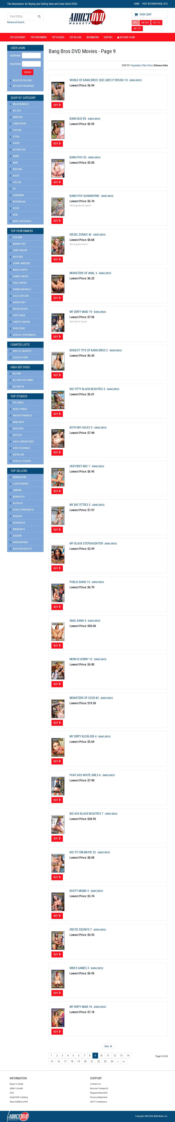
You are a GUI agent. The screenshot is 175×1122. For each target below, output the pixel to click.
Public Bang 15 (80, 582)
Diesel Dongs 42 (81, 234)
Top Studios (58, 37)
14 (128, 1055)
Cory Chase (18, 315)
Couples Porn (20, 357)
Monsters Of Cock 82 (84, 698)
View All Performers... (24, 335)
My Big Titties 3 (80, 504)
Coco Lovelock (20, 295)
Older (15, 208)
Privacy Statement (98, 1097)
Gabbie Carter (20, 276)
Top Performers (38, 37)
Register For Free (22, 80)
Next (107, 1046)
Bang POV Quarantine (85, 196)
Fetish (15, 136)
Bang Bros (18, 422)
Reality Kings (19, 409)
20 (85, 1061)
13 (121, 1055)
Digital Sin (18, 454)
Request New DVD (98, 1092)
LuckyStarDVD (20, 483)
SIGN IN (27, 72)
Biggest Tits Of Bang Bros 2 (89, 350)
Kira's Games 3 (80, 968)
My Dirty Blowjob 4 (83, 736)
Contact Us (95, 1083)
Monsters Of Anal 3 (84, 273)
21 (92, 1061)
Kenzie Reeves (20, 309)
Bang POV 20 (78, 157)
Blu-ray (16, 373)
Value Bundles (20, 104)
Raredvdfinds (20, 542)
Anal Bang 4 (78, 620)
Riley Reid (17, 256)
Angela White (20, 269)
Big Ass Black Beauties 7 (87, 813)
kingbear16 (18, 529)
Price (150, 65)
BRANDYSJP (18, 496)
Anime (15, 156)
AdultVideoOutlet (22, 548)
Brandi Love (19, 243)
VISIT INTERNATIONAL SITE (155, 3)
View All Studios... (22, 461)
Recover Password (23, 86)
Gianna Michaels (21, 289)
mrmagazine (19, 477)
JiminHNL (17, 490)
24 (112, 1061)
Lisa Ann (17, 237)
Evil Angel (18, 402)
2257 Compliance (98, 1101)
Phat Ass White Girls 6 (85, 775)
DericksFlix (18, 522)
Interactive (19, 149)
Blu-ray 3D (18, 386)
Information (92, 37)
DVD (135, 22)
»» (124, 1061)
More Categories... (22, 221)
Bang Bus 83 (78, 118)
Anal (15, 162)
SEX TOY (156, 22)
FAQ (12, 1092)
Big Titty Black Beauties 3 (88, 389)
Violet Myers (19, 282)
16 (58, 1061)
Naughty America (22, 415)
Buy (56, 105)
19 (78, 1061)
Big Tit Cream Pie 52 (83, 852)
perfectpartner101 (23, 509)
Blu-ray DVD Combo (22, 380)
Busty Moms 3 (80, 891)
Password (14, 64)
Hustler (17, 435)
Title (144, 65)
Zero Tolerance (21, 448)
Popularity (135, 65)
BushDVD (17, 516)
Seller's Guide (16, 1088)
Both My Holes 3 (81, 427)
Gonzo (16, 143)
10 (101, 1055)
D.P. (14, 188)
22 (98, 1061)
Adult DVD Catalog (19, 1097)
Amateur (17, 117)
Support (108, 37)
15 (52, 1061)
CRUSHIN (17, 535)
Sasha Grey (19, 302)
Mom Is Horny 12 (81, 659)
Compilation (19, 123)
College (16, 182)
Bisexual (17, 169)
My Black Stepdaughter (86, 543)
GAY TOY (137, 28)
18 (72, 1061)
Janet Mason (19, 250)
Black (15, 175)
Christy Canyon (21, 322)
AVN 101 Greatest (22, 351)
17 (65, 1061)
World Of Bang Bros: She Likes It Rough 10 (99, 80)
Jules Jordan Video (23, 441)
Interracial (19, 201)
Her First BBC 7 (80, 466)
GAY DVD (145, 22)
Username (14, 55)
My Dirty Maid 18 (81, 1006)
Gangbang (18, 195)
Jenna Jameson (21, 263)
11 (108, 1055)
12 (114, 1055)
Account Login (127, 37)
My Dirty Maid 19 (81, 312)
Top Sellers (75, 37)
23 (105, 1061)
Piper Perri (18, 328)
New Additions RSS (19, 1101)
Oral (15, 214)
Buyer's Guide (16, 1083)
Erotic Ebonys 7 (81, 929)
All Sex (16, 110)
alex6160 (17, 503)
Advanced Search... (16, 22)
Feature (17, 130)
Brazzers (18, 428)
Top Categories (17, 37)
